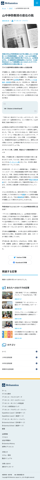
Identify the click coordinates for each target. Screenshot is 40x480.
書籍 (3, 429)
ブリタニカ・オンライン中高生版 (13, 403)
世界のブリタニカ (8, 447)
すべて (4, 352)
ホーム (4, 391)
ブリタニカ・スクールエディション (13, 400)
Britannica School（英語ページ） (13, 426)
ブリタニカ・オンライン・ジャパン (13, 419)
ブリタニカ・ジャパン (9, 3)
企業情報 (5, 434)
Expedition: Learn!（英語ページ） (13, 416)
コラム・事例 (6, 455)
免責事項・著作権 (7, 474)
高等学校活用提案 (8, 369)
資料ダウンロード (8, 467)
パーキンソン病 (14, 162)
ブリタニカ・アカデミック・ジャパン (14, 410)
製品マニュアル (7, 458)
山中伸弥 (16, 80)
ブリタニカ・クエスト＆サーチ (12, 397)
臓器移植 (21, 197)
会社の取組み (6, 440)
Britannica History (8, 443)
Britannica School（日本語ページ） (14, 422)
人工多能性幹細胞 (10, 56)
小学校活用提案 (7, 357)
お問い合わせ (6, 463)
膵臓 (23, 194)
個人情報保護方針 (19, 474)
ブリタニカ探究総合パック (10, 406)
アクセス (5, 437)
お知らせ (5, 452)
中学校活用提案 (7, 363)
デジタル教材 (6, 394)
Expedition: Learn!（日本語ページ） (14, 413)
